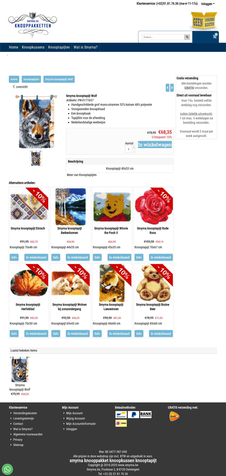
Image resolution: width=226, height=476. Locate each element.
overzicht (22, 87)
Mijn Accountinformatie (81, 424)
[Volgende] (172, 88)
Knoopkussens (33, 47)
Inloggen (206, 4)
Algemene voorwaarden (28, 434)
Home (13, 47)
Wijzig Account (75, 418)
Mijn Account (74, 413)
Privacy (17, 439)
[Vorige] (167, 88)
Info (14, 257)
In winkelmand (36, 257)
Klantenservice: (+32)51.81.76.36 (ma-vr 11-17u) (167, 3)
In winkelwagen (155, 145)
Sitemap (18, 445)
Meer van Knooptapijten (82, 175)
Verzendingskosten (25, 413)
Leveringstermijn (23, 418)
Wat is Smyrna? (85, 47)
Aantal (129, 143)
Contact (18, 424)
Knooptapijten (59, 47)
